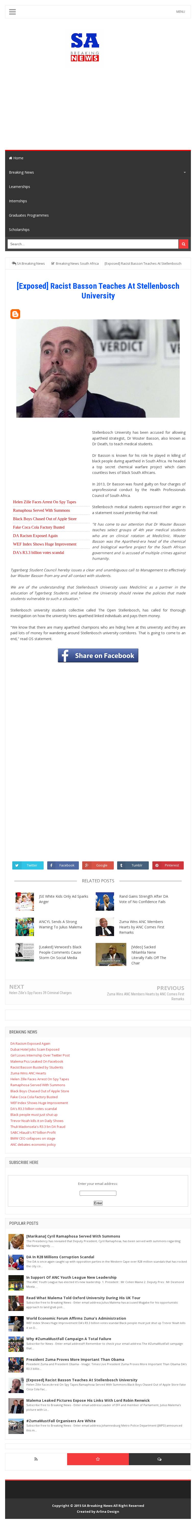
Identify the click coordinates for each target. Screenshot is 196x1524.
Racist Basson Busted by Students (36, 1067)
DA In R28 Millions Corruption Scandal (60, 1256)
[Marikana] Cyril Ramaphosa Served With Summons (73, 1236)
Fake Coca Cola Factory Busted (39, 527)
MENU (180, 11)
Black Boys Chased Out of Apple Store (45, 519)
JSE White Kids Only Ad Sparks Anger (63, 899)
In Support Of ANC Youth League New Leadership (71, 1277)
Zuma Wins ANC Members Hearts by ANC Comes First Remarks (141, 927)
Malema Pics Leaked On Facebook (36, 1061)
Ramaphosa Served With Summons (41, 510)
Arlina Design (107, 1511)
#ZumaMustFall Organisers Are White (61, 1420)
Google (101, 865)
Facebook (67, 865)
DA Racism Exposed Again (35, 535)
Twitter (32, 865)
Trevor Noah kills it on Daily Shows (37, 1120)
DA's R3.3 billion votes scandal (38, 552)
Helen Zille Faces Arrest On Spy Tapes (44, 502)
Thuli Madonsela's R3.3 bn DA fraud (37, 1126)
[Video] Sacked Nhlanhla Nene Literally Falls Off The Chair (148, 954)
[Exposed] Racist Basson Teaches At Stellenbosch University (82, 1379)
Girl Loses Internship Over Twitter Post (40, 1055)
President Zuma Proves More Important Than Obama (75, 1359)
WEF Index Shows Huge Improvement (44, 544)
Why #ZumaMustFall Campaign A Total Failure (68, 1338)
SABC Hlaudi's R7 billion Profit (33, 1132)
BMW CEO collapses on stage (32, 1138)
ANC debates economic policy (33, 1144)
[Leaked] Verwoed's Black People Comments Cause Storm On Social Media (60, 952)
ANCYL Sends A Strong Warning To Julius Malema (60, 924)
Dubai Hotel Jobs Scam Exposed (34, 1049)
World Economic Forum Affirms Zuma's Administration (76, 1318)
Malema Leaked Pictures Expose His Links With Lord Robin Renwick (88, 1400)
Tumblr (137, 865)
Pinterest (172, 865)
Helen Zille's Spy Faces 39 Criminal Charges (40, 993)
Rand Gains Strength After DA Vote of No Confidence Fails (143, 899)
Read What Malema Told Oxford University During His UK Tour (83, 1297)
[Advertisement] (106, 108)
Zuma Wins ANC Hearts (28, 1073)
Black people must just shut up (34, 1114)
